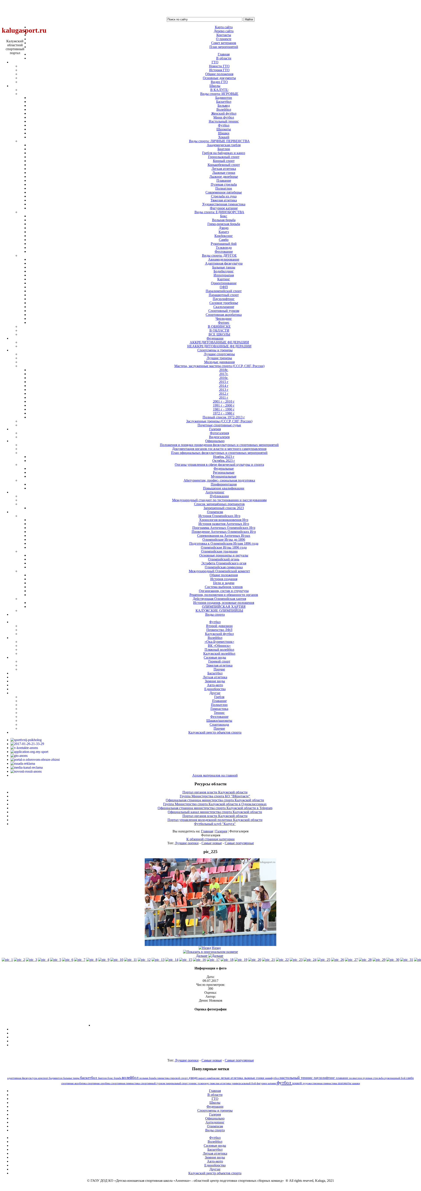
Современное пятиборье (223, 192)
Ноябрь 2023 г (223, 457)
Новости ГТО (219, 66)
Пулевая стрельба (224, 184)
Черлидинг (224, 318)
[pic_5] (55, 960)
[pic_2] (19, 960)
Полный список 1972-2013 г (224, 417)
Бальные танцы (223, 267)
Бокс (223, 216)
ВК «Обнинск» (219, 645)
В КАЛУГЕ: (219, 90)
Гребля (219, 697)
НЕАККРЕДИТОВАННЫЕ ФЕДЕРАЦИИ (219, 346)
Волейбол (223, 109)
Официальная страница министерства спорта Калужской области (215, 800)
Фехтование (224, 251)
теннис (193, 1083)
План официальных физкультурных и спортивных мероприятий (219, 453)
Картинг (223, 279)
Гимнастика (219, 709)
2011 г (223, 397)
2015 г (223, 382)
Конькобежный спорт (224, 165)
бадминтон (56, 1078)
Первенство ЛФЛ (219, 630)
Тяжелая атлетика (223, 200)
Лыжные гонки (223, 172)
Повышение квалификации (223, 488)
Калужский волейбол (219, 653)
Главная (207, 831)
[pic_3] (31, 960)
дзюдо (193, 1078)
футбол (284, 1082)
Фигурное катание (224, 208)
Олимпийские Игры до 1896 (223, 539)
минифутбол (272, 1078)
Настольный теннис (224, 121)
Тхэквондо (224, 247)
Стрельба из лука (224, 196)
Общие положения (219, 74)
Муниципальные (223, 476)
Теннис (219, 713)
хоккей (297, 1083)
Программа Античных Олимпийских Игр (223, 528)
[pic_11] (130, 960)
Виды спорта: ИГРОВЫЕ (219, 94)
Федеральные (224, 468)
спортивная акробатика (74, 1083)
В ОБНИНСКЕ (219, 326)
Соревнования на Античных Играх (223, 535)
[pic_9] (103, 960)
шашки (356, 1083)
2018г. (223, 370)
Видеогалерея (219, 437)
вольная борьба (148, 1078)
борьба (118, 1078)
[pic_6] (67, 960)
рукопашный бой (395, 1078)
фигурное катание (267, 1083)
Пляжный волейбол (219, 649)
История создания (223, 579)
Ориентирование (224, 283)
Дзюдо (223, 228)
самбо (410, 1078)
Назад (216, 948)
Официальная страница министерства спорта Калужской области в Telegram (215, 808)
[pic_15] (185, 960)
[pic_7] (79, 960)
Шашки (223, 133)
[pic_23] (296, 960)
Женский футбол (223, 113)
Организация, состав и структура (224, 591)
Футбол (223, 125)
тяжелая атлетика (221, 1083)
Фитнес (223, 322)
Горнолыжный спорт (223, 157)
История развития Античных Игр (223, 524)
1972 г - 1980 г (224, 413)
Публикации (219, 496)
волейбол (130, 1077)
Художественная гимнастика (223, 204)
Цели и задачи (223, 583)
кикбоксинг (214, 1078)
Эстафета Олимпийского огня (223, 563)
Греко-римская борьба (223, 224)
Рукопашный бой (224, 243)
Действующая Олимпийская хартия (219, 599)
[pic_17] (213, 960)
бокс (110, 1078)
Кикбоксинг (223, 236)
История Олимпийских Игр (219, 516)
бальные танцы (71, 1078)
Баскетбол (223, 101)
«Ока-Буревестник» (219, 641)
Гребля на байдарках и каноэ (223, 153)
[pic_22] (282, 960)
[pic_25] (323, 960)
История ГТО (219, 70)
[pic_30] (392, 960)
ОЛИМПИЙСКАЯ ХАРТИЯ (224, 606)
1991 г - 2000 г (224, 405)
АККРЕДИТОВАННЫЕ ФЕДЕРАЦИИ (219, 342)
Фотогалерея (219, 433)
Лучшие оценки (187, 843)
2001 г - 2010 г (224, 401)
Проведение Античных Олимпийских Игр (224, 531)
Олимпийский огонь (223, 559)
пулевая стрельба (373, 1078)
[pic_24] (309, 960)
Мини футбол (223, 117)
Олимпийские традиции (219, 551)
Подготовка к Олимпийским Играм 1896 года (223, 543)
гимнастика (163, 1078)
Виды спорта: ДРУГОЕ (219, 255)
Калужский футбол (219, 634)
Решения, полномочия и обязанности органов (223, 595)
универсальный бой (244, 1083)
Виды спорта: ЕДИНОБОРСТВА (219, 212)
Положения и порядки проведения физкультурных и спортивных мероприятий (219, 445)
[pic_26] (337, 960)
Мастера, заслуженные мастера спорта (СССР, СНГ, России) (219, 366)
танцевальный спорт (177, 1083)
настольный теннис (297, 1077)
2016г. (223, 378)
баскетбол (89, 1077)
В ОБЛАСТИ (219, 330)
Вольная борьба (223, 220)
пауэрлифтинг (325, 1078)
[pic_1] (7, 960)
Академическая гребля (224, 145)
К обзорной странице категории (210, 839)
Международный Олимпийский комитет (219, 571)
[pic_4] (43, 960)
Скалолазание (223, 307)
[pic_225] (210, 945)
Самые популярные (239, 843)
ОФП (224, 287)
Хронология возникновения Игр (223, 520)
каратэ (202, 1078)
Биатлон (224, 149)
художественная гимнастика (320, 1083)
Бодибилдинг (224, 271)
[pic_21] (268, 960)
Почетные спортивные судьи (219, 425)
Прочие (219, 669)
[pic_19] (240, 960)
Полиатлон (223, 188)
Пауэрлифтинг (224, 299)
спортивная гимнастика (126, 1083)
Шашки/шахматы (219, 720)
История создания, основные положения (223, 602)
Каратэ (224, 232)
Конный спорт (224, 161)
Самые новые (212, 843)
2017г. (223, 374)
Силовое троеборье (223, 303)
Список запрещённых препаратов (219, 504)
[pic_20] (254, 960)
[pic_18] (227, 960)
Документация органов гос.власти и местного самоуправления (219, 449)
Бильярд (224, 105)
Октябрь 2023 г (223, 460)
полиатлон (356, 1078)
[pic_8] (91, 960)
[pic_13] (158, 960)
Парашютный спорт (224, 295)
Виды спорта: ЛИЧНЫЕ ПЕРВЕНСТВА (219, 141)
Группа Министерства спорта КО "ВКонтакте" (215, 796)
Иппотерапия (224, 275)
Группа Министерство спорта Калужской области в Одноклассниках (215, 804)
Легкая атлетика (224, 169)
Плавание (223, 180)
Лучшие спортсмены (219, 354)
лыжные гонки (254, 1078)
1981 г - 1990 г (224, 409)
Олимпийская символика (224, 567)
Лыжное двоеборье (223, 176)
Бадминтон (223, 98)
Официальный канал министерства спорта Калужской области (215, 812)
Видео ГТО (219, 82)
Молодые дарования (219, 362)
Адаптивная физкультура (224, 263)
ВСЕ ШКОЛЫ (219, 334)
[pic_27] (351, 960)
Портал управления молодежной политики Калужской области (215, 820)
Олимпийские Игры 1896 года (224, 547)
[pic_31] (406, 960)
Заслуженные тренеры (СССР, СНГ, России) (219, 421)
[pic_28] (365, 960)
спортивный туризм (153, 1083)
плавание (342, 1078)
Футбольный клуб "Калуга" (215, 824)
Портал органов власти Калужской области (215, 792)
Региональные (223, 472)
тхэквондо (204, 1083)
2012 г (223, 393)
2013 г (223, 389)
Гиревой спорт (219, 661)
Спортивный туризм (223, 311)
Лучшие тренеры (219, 358)
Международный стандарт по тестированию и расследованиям (219, 500)
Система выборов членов (224, 587)
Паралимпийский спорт (224, 291)
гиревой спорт (179, 1078)
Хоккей (223, 137)
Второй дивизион (219, 626)
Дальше (201, 956)
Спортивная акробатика (224, 314)
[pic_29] (379, 960)
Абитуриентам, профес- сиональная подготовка (219, 480)
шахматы (345, 1083)
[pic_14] (171, 960)
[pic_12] (144, 960)
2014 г (223, 386)
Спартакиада (219, 724)
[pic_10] (116, 960)
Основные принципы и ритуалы (223, 555)
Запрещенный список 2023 (223, 508)
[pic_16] (199, 960)
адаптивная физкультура (22, 1078)
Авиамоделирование (223, 259)
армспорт (43, 1078)
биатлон (102, 1078)
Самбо (223, 240)
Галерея (221, 831)
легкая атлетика (232, 1078)
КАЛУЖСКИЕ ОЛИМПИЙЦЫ (219, 610)
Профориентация (224, 484)
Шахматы (223, 129)
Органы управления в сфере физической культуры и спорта (219, 464)
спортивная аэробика (99, 1083)
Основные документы (219, 78)
